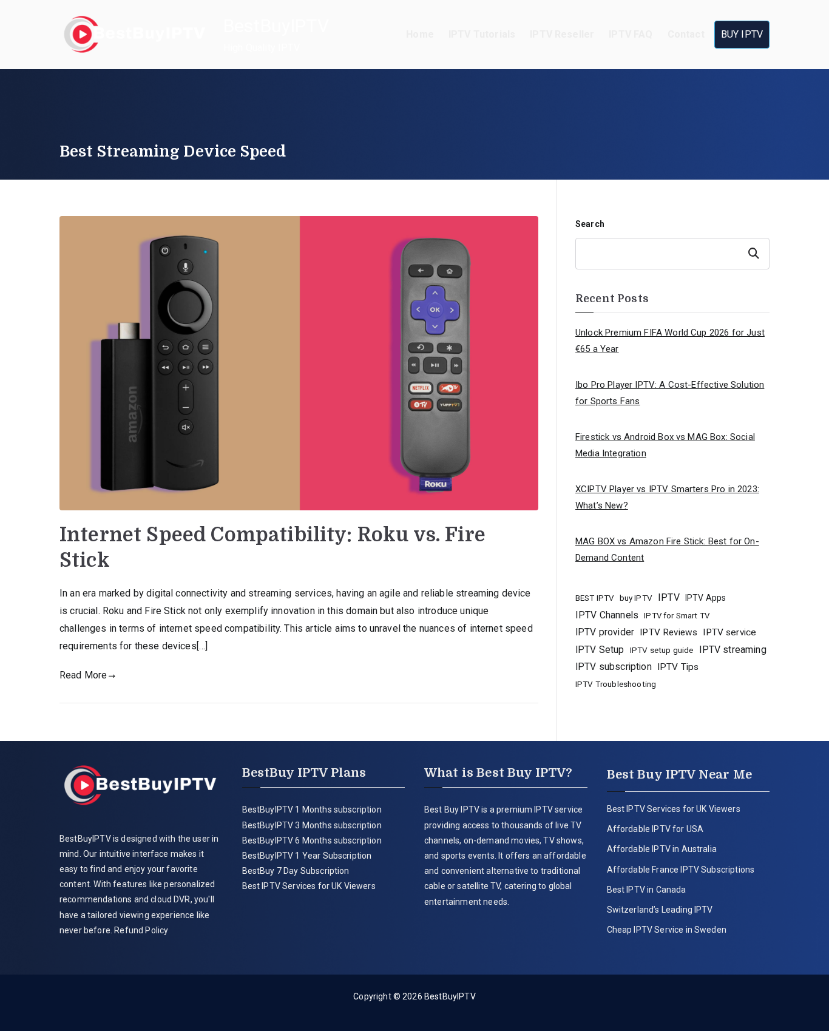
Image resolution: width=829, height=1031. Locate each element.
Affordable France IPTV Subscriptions (681, 869)
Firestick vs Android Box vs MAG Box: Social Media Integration (665, 445)
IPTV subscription (613, 666)
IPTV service (729, 632)
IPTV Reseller (562, 34)
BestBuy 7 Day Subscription (296, 871)
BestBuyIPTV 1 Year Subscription (307, 855)
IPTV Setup (599, 649)
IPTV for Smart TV (676, 615)
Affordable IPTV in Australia (662, 849)
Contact (686, 34)
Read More (83, 675)
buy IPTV (636, 598)
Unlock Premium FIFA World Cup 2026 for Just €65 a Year (670, 340)
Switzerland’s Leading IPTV (661, 909)
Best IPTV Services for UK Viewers (309, 886)
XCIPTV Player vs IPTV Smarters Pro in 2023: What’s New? (667, 497)
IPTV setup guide (662, 650)
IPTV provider (604, 632)
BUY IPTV (742, 34)
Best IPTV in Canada (646, 889)
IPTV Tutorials (481, 34)
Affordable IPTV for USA (655, 829)
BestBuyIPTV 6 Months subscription (312, 840)
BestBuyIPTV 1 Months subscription (312, 809)
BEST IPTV (594, 598)
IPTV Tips (678, 666)
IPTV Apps (705, 598)
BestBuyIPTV (276, 25)
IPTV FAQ (630, 34)
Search (589, 224)
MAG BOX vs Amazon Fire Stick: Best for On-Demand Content (667, 549)
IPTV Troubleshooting (615, 684)
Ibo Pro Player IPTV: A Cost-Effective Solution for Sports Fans (669, 393)
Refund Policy (140, 930)
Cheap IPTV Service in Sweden (666, 930)
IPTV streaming (732, 649)
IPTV (669, 597)
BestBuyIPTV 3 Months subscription (312, 825)
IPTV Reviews (668, 632)
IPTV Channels (606, 615)
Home (420, 34)
